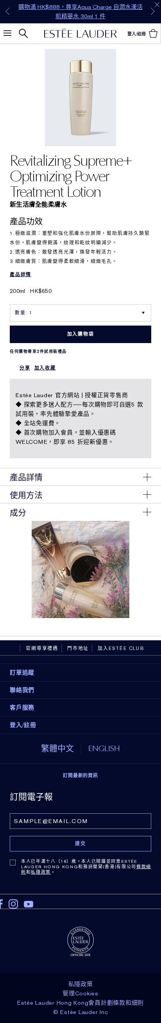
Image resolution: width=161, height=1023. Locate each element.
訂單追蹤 (22, 672)
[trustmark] (80, 941)
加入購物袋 (80, 334)
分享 (25, 368)
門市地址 (78, 648)
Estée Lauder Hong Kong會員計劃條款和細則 (80, 1003)
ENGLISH (104, 748)
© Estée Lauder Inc (80, 1012)
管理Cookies (80, 993)
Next (152, 11)
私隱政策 (41, 872)
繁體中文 (57, 748)
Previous (7, 11)
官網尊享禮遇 (42, 648)
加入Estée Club (121, 648)
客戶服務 (22, 707)
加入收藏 (45, 368)
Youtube (28, 904)
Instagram (13, 904)
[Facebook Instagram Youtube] (80, 901)
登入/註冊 (23, 725)
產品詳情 (20, 275)
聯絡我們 (22, 690)
